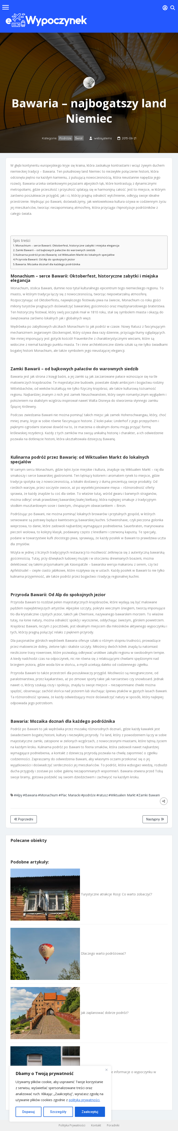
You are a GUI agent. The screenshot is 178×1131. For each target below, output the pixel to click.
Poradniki (113, 1125)
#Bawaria (30, 795)
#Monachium (48, 795)
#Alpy (18, 795)
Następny (153, 819)
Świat (79, 138)
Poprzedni (25, 819)
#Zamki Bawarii (148, 795)
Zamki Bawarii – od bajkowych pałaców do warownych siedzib (55, 250)
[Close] (106, 1069)
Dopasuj (28, 1112)
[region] (60, 1094)
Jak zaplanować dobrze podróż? (104, 1012)
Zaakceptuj (90, 1112)
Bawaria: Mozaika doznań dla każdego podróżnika (48, 264)
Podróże (65, 138)
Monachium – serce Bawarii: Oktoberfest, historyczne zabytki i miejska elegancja (67, 245)
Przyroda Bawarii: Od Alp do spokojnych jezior (45, 259)
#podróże (88, 795)
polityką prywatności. (84, 1100)
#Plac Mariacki (69, 795)
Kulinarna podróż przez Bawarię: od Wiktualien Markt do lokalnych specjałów (65, 254)
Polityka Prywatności (72, 1125)
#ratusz (102, 795)
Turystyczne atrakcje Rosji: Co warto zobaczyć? (116, 894)
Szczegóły (58, 1112)
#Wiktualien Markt (122, 795)
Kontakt (96, 1125)
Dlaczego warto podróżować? (103, 953)
